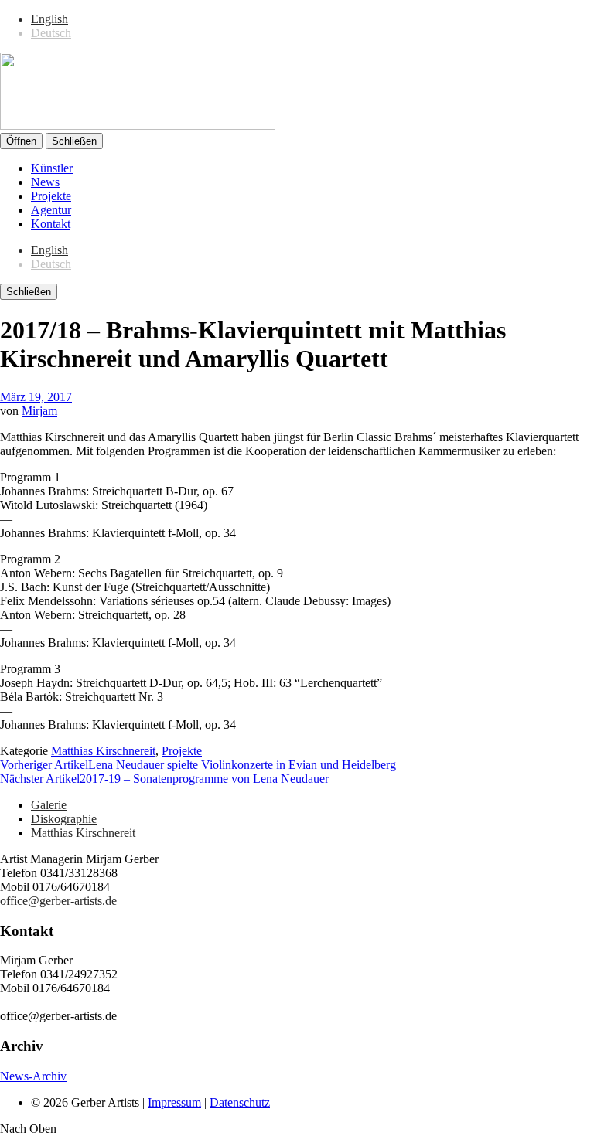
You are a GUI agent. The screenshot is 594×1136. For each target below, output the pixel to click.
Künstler (52, 168)
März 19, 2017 (36, 396)
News (45, 182)
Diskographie (64, 818)
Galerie (49, 804)
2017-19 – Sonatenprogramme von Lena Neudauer (164, 778)
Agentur (51, 209)
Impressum (174, 1102)
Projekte (51, 195)
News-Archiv (33, 1076)
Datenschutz (240, 1102)
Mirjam (39, 410)
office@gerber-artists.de (58, 900)
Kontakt (50, 223)
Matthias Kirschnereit (103, 750)
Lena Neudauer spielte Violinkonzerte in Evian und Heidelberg (198, 764)
